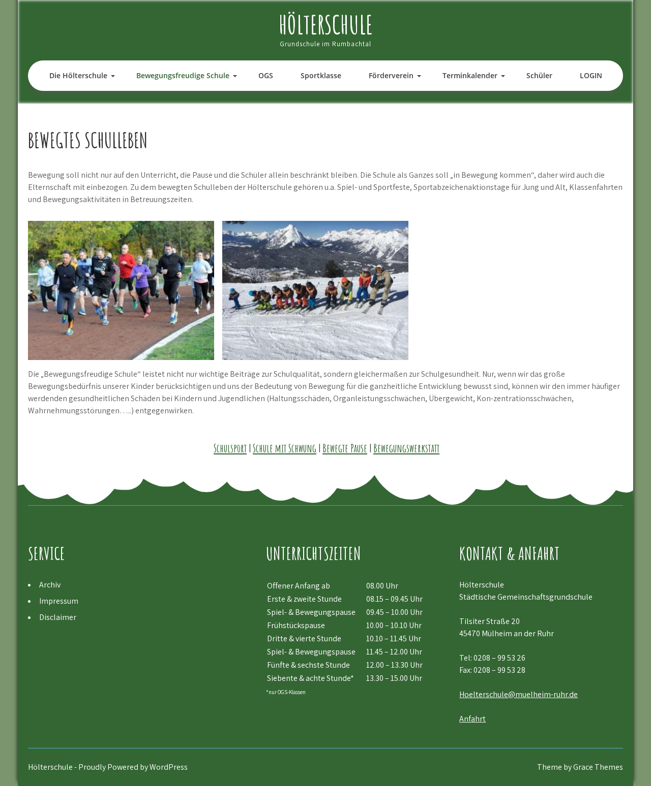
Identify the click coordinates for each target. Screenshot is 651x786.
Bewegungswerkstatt (406, 448)
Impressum (58, 601)
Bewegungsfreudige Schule (182, 75)
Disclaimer (57, 617)
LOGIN (591, 75)
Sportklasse (321, 75)
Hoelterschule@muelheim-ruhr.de (518, 694)
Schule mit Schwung (284, 448)
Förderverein (391, 75)
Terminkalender (469, 75)
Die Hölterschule (78, 75)
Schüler (539, 75)
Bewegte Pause (344, 448)
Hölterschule (326, 24)
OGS (265, 75)
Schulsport (230, 448)
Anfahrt (472, 718)
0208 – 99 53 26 (499, 657)
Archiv (50, 584)
